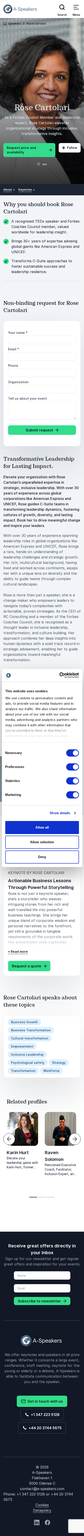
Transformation (23, 1071)
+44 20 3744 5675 (44, 1428)
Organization (18, 382)
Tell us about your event (27, 398)
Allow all (42, 827)
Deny (42, 857)
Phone (13, 365)
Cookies (42, 1505)
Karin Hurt (18, 1152)
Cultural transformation (29, 1038)
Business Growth (24, 1022)
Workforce (51, 1071)
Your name (18, 333)
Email (13, 349)
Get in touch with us (44, 1401)
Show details (60, 813)
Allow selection (42, 842)
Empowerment (22, 1046)
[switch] (72, 766)
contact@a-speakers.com (42, 1488)
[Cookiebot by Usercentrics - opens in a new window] (60, 675)
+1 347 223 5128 (44, 1414)
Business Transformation (31, 1030)
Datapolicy (42, 1510)
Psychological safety (27, 1062)
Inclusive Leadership (27, 1054)
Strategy (59, 1062)
